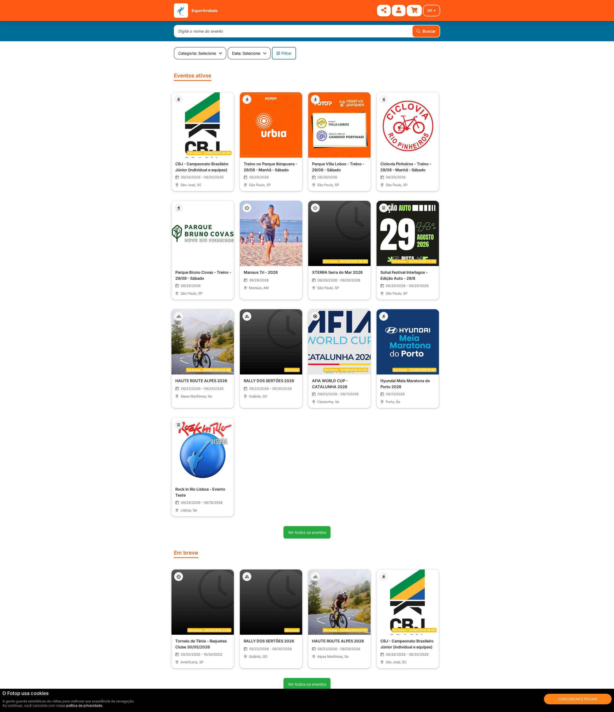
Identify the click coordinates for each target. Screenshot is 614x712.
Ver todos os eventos (307, 532)
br (429, 10)
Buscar (429, 31)
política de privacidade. (84, 705)
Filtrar (286, 53)
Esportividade (205, 10)
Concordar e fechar (577, 699)
